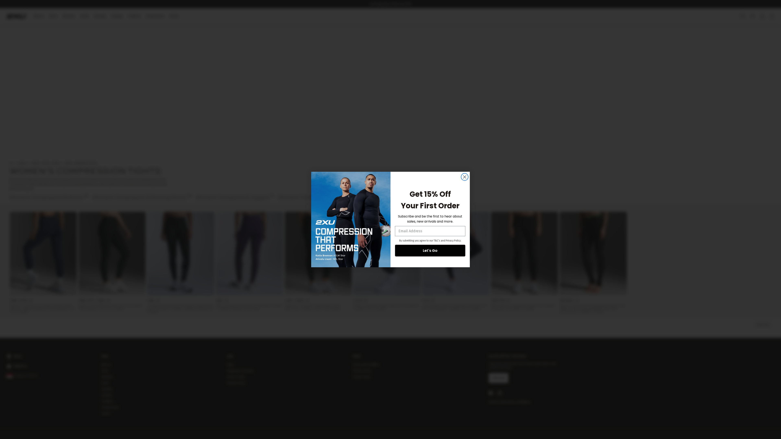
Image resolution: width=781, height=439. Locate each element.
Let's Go (430, 250)
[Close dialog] (464, 176)
